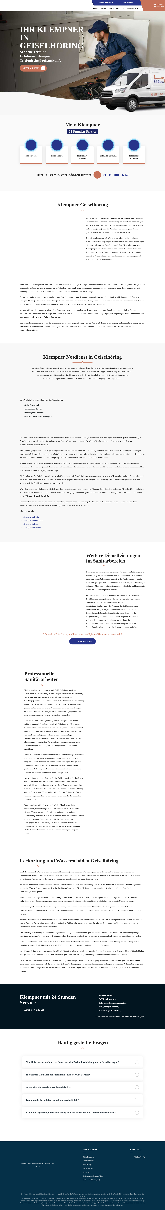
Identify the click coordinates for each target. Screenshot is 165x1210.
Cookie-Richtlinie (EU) (91, 1180)
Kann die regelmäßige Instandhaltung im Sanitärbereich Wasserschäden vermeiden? (71, 1112)
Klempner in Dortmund (33, 520)
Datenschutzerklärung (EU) (93, 1176)
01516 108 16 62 (116, 175)
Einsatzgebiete (88, 1168)
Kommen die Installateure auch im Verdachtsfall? (52, 1099)
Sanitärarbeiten (116, 8)
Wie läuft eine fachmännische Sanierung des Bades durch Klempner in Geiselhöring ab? (72, 1062)
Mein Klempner (99, 8)
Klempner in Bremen (32, 527)
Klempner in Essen (31, 524)
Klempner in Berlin (31, 517)
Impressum (87, 1172)
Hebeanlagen (132, 8)
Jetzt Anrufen (128, 3)
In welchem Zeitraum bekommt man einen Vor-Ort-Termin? (58, 1074)
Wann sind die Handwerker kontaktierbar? (49, 1087)
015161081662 (158, 7)
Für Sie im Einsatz (106, 3)
